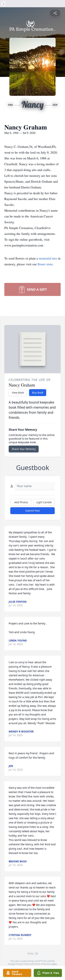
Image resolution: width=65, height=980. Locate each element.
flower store (45, 264)
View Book (18, 392)
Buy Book (37, 392)
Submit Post (32, 510)
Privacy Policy (22, 963)
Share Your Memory (24, 449)
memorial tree (48, 258)
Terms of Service (42, 963)
